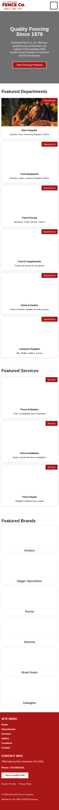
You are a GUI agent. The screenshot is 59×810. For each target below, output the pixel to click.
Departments (8, 729)
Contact (5, 747)
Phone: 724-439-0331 (12, 767)
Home (4, 724)
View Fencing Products (29, 65)
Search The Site (8, 784)
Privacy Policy (25, 784)
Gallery (5, 738)
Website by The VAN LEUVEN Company (19, 799)
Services (6, 734)
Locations (6, 743)
